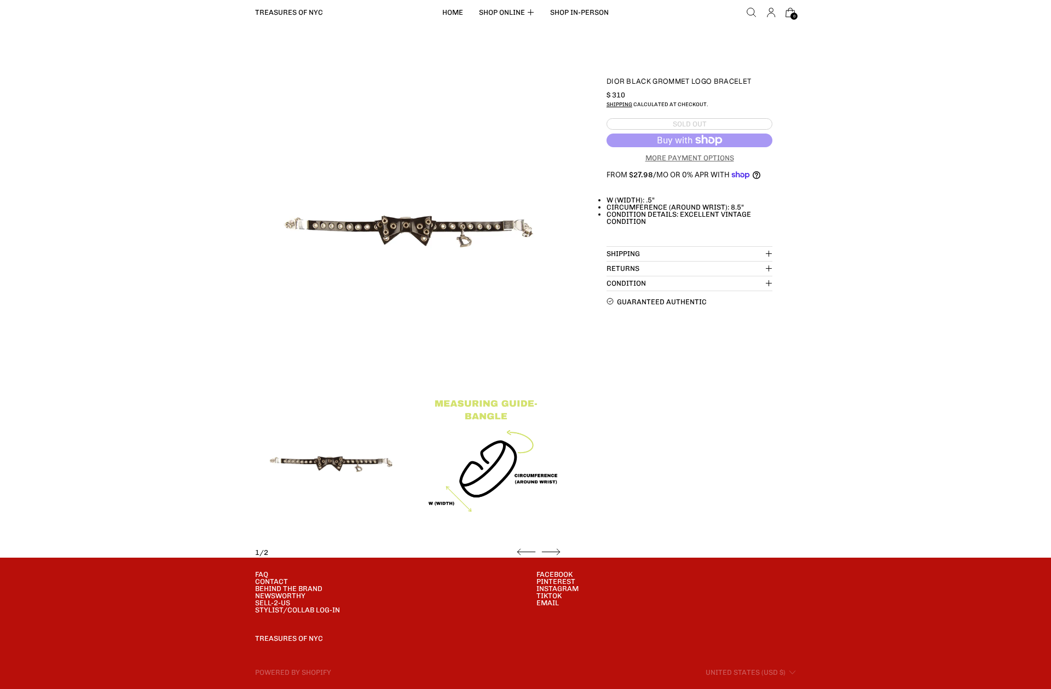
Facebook (554, 574)
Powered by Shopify (293, 672)
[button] (751, 12)
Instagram (557, 588)
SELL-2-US (272, 603)
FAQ (261, 574)
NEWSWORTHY (280, 596)
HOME (452, 12)
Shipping (619, 104)
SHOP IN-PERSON (579, 12)
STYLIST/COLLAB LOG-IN (297, 610)
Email (547, 602)
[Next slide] (551, 552)
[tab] (331, 464)
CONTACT (271, 581)
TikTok (549, 595)
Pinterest (555, 581)
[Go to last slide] (526, 552)
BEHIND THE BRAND (288, 588)
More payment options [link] (689, 157)
